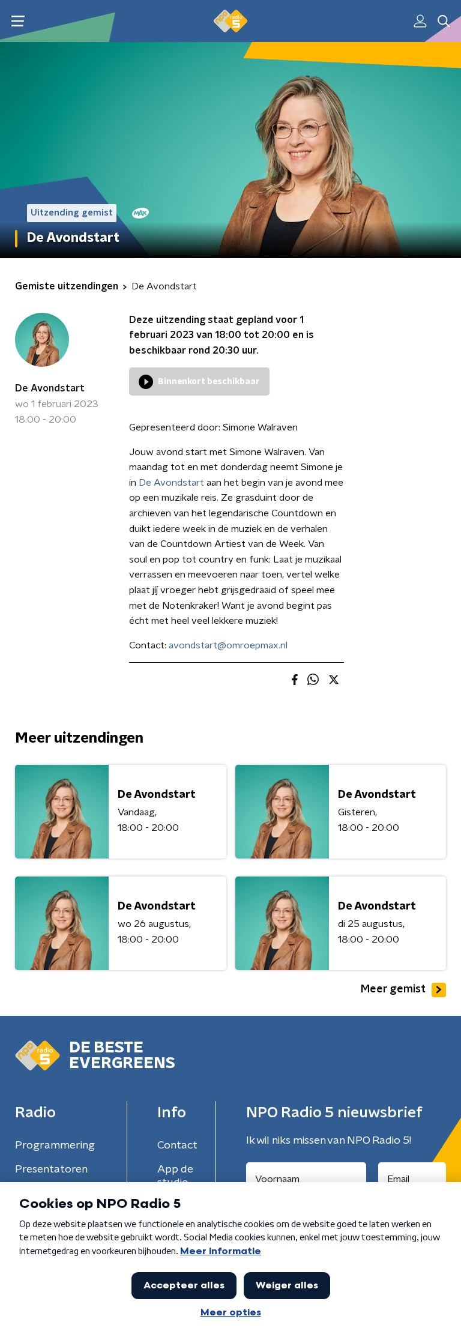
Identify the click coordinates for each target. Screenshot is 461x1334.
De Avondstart (50, 388)
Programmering (55, 1145)
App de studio (175, 1176)
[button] (17, 21)
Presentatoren (51, 1169)
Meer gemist (393, 989)
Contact (177, 1145)
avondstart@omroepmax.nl (228, 645)
